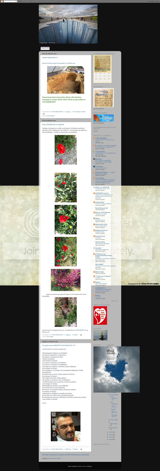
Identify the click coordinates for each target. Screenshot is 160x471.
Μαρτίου (113, 419)
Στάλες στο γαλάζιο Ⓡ (102, 187)
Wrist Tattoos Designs (101, 283)
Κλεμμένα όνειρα (100, 231)
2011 (110, 437)
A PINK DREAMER (100, 138)
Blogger (89, 466)
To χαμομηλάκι (100, 151)
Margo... (97, 218)
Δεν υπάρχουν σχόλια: (79, 111)
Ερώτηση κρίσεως (100, 220)
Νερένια (97, 282)
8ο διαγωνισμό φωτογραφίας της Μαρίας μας (61, 63)
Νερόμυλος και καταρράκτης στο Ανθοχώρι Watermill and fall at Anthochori (104, 196)
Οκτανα (44, 8)
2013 (110, 432)
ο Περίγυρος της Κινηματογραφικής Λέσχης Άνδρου (103, 255)
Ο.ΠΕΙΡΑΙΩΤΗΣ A (100, 288)
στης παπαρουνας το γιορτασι (53, 124)
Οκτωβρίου (114, 376)
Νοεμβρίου (114, 372)
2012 (110, 434)
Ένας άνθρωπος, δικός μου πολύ (104, 147)
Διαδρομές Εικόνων (101, 230)
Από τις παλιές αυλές (101, 226)
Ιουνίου (113, 390)
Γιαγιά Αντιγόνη (100, 236)
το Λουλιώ (98, 297)
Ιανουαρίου (114, 427)
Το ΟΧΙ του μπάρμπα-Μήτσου (103, 203)
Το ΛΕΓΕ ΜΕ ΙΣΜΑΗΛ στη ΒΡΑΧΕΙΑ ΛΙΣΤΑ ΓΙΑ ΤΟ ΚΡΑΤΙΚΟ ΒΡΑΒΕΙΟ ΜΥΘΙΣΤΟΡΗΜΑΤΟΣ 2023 (105, 181)
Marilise (97, 295)
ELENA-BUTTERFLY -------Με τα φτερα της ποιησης (105, 173)
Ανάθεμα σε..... (99, 277)
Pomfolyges (99, 166)
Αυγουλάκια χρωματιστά (102, 249)
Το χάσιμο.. (98, 237)
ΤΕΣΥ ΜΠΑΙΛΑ (99, 178)
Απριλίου (113, 394)
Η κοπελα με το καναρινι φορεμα (105, 145)
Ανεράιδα (98, 248)
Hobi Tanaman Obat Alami (102, 243)
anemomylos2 (99, 202)
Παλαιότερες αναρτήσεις (79, 455)
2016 (110, 362)
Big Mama (98, 159)
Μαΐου (113, 392)
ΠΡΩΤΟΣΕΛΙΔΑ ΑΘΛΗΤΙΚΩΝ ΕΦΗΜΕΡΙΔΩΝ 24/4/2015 (103, 290)
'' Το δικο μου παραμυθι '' (103, 276)
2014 (110, 366)
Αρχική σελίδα (64, 455)
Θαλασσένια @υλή (101, 224)
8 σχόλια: (75, 449)
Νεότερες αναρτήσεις (50, 455)
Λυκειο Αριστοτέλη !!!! (50, 57)
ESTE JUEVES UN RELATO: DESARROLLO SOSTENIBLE (103, 161)
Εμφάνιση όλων (114, 300)
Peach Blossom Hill (101, 208)
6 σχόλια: (75, 334)
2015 (110, 364)
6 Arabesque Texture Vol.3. (102, 188)
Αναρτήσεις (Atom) (55, 458)
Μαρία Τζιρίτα (99, 272)
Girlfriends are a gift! (100, 214)
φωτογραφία (50, 115)
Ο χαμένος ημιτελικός (101, 168)
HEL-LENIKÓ (99, 264)
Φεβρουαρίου (114, 423)
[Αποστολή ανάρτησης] (43, 113)
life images (50, 336)
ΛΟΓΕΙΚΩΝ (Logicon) (102, 193)
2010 (110, 439)
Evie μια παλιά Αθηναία (102, 212)
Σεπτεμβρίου (113, 382)
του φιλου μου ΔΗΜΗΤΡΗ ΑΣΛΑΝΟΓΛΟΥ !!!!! (58, 345)
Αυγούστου (114, 386)
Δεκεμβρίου (114, 368)
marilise (95, 131)
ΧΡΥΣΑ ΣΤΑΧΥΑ (100, 242)
